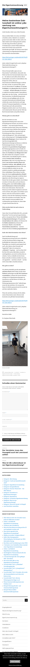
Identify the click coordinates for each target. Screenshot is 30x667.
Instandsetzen (6, 624)
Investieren (5, 627)
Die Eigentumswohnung (12, 5)
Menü (25, 5)
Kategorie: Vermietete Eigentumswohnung (16, 498)
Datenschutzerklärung (15, 665)
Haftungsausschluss (8, 648)
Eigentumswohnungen (7, 375)
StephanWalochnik (8, 372)
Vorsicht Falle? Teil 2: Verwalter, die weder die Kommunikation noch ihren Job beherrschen (16, 574)
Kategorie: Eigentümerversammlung (14, 484)
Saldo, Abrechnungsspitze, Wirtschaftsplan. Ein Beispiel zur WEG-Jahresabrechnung (15, 539)
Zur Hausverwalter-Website (10, 651)
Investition (15, 375)
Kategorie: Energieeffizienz (11, 486)
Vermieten (5, 621)
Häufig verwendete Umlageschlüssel (14, 535)
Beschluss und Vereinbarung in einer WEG (16, 543)
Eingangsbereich (7, 607)
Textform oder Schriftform (11, 525)
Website (4, 426)
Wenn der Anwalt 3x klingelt (10, 631)
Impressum (5, 645)
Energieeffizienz (6, 641)
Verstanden (15, 661)
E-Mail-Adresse (7, 419)
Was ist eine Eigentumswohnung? (11, 610)
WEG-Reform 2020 (7, 634)
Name (4, 412)
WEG (19, 375)
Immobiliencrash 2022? (8, 638)
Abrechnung (6, 614)
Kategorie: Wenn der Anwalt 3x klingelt (15, 504)
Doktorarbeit (17, 373)
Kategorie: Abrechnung (10, 479)
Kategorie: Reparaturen (10, 496)
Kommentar (6, 391)
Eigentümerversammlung (9, 617)
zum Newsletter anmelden (11, 506)
